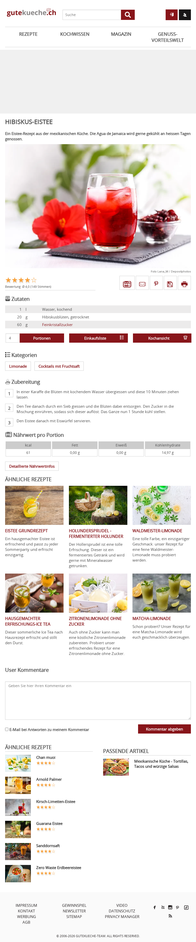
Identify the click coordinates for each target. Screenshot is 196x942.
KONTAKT (26, 910)
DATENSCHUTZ (122, 910)
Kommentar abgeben (164, 729)
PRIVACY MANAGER (122, 916)
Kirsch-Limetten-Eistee (55, 801)
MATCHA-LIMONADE (151, 618)
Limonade (18, 366)
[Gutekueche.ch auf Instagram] (170, 907)
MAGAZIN (121, 34)
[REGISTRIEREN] (185, 14)
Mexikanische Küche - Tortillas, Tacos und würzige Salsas (161, 764)
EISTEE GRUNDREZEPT (26, 531)
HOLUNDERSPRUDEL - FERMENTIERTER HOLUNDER (96, 533)
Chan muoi (45, 757)
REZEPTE (28, 34)
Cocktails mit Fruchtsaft (59, 366)
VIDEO (122, 905)
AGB (26, 922)
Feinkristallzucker (57, 324)
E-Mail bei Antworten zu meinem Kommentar (48, 729)
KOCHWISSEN (75, 34)
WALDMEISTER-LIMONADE (157, 531)
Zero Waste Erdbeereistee (58, 867)
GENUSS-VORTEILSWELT (168, 37)
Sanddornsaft (48, 845)
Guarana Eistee (49, 823)
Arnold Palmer (49, 779)
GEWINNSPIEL (74, 905)
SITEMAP (74, 916)
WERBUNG (26, 916)
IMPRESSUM (26, 905)
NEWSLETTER (74, 910)
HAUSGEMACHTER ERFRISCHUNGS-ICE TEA (27, 621)
